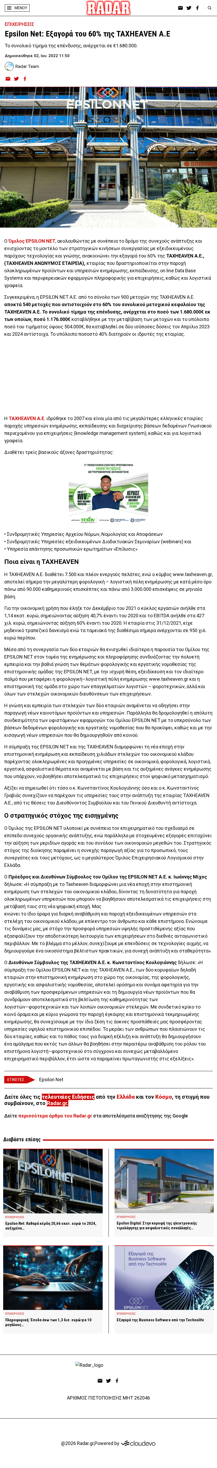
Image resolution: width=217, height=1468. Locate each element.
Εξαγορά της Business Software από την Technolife (160, 1320)
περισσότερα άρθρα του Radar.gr (55, 1116)
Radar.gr (57, 1103)
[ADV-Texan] (108, 493)
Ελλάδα (126, 1097)
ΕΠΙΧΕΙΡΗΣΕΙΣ (19, 24)
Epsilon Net (51, 1079)
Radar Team (27, 66)
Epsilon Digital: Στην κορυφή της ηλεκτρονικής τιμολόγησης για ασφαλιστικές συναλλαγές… (157, 1225)
